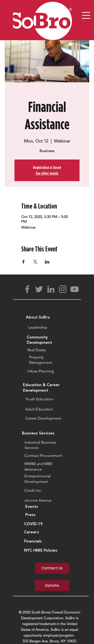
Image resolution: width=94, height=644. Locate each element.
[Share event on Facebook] (23, 262)
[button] (86, 15)
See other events (47, 173)
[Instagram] (63, 289)
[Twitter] (39, 289)
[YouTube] (74, 289)
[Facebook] (27, 289)
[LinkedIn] (51, 289)
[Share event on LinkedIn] (47, 262)
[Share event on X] (35, 262)
